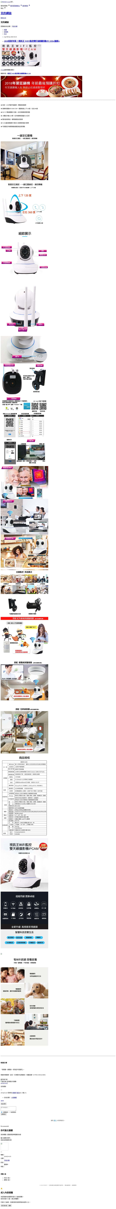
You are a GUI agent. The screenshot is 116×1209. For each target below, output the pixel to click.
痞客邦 (14, 1093)
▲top (2, 1100)
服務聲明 (74, 1185)
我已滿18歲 (4, 1205)
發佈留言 (3, 1114)
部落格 (6, 32)
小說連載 (14, 1097)
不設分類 (14, 26)
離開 (10, 1205)
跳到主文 (3, 18)
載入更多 (3, 1104)
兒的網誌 (6, 13)
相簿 (5, 30)
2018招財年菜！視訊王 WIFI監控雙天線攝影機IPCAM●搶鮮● (32, 41)
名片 (5, 34)
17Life (2, 70)
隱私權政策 (67, 1185)
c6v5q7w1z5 (4, 1083)
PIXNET (45, 1185)
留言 (18, 1093)
